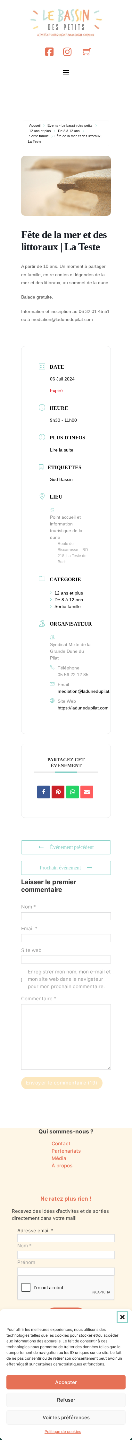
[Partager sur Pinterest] (58, 792)
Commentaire (38, 999)
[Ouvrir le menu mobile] (66, 72)
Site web (31, 950)
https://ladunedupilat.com (83, 707)
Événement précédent (72, 847)
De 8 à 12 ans (69, 131)
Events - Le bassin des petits (70, 125)
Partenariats (66, 1151)
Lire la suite (61, 449)
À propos (62, 1166)
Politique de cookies (63, 1431)
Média (59, 1158)
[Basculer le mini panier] (87, 51)
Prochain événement (60, 867)
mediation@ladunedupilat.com (88, 691)
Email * (29, 928)
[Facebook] (49, 51)
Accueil (34, 125)
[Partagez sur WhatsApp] (72, 792)
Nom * (28, 907)
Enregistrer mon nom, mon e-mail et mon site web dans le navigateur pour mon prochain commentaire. (69, 979)
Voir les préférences (66, 1417)
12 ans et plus (40, 131)
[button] (122, 1317)
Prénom (26, 1262)
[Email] (86, 792)
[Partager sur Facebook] (43, 792)
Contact (61, 1143)
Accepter (66, 1382)
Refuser (66, 1400)
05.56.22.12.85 (73, 674)
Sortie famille (39, 136)
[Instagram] (67, 51)
